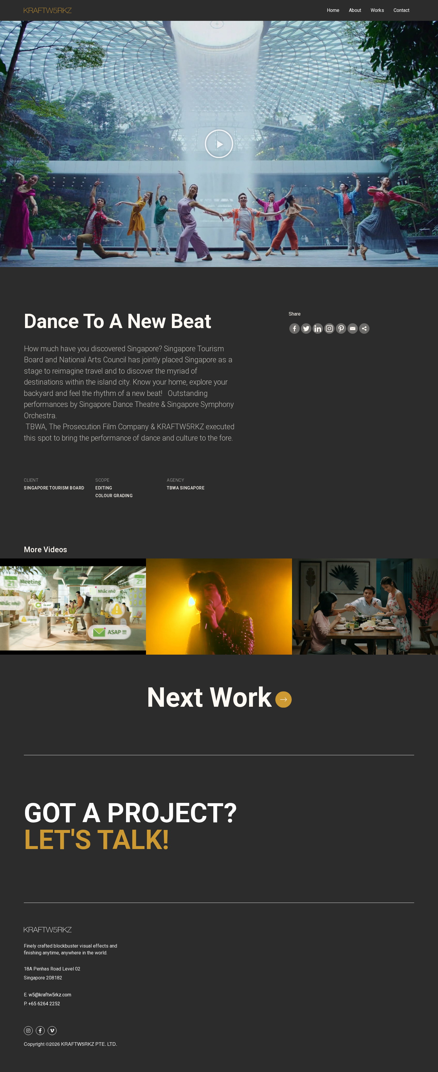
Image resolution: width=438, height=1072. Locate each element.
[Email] (352, 328)
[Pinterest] (341, 328)
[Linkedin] (318, 328)
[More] (364, 328)
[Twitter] (306, 328)
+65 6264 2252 (44, 1004)
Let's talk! (96, 840)
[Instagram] (329, 328)
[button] (219, 144)
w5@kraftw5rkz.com (50, 995)
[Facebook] (294, 328)
